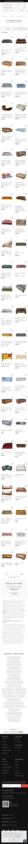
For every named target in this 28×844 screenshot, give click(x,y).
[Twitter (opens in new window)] (18, 830)
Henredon (5, 612)
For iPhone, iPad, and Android (8, 798)
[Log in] (13, 4)
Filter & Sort (22, 28)
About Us (17, 761)
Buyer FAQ (17, 738)
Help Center (4, 738)
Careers (16, 767)
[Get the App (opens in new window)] (5, 804)
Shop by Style (5, 761)
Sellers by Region (5, 770)
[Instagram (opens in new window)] (4, 830)
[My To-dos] (16, 4)
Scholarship (17, 772)
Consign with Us (18, 747)
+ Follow (7, 28)
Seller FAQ (17, 750)
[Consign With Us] (19, 4)
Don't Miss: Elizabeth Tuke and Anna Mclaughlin (14, 1)
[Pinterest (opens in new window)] (13, 830)
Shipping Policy (5, 747)
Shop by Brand (5, 764)
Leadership (17, 764)
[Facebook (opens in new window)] (8, 830)
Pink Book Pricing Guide (7, 750)
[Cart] (25, 4)
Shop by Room (5, 772)
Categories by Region (6, 767)
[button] (3, 4)
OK (14, 839)
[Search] (24, 7)
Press (16, 770)
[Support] (25, 841)
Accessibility (5, 753)
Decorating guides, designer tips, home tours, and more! (13, 792)
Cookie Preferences (17, 836)
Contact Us (4, 741)
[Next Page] (17, 574)
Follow (14, 593)
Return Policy (5, 744)
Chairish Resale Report (19, 775)
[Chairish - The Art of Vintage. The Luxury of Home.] (8, 4)
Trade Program (18, 741)
